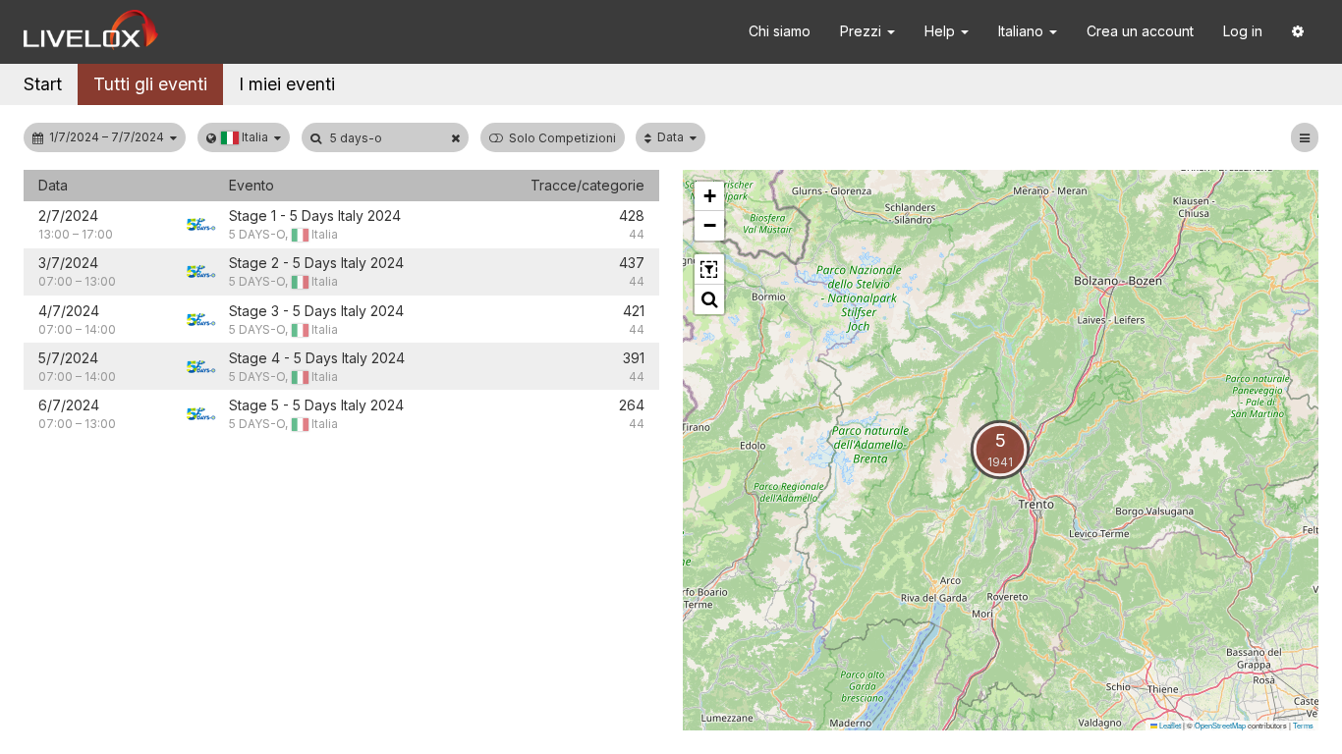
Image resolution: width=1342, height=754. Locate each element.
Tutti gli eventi (150, 84)
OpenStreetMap (1220, 725)
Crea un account (1140, 31)
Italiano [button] (1022, 31)
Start (43, 84)
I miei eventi (287, 84)
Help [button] (941, 31)
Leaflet (1169, 725)
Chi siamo (780, 31)
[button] (1297, 32)
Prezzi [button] (862, 31)
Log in (1242, 31)
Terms (1303, 725)
